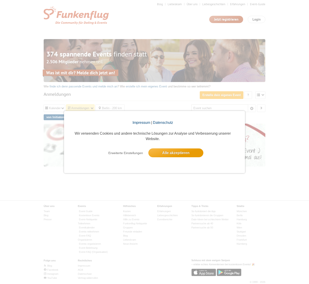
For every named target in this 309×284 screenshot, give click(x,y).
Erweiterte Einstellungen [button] (125, 153)
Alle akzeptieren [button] (176, 153)
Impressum (141, 122)
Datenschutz (163, 122)
